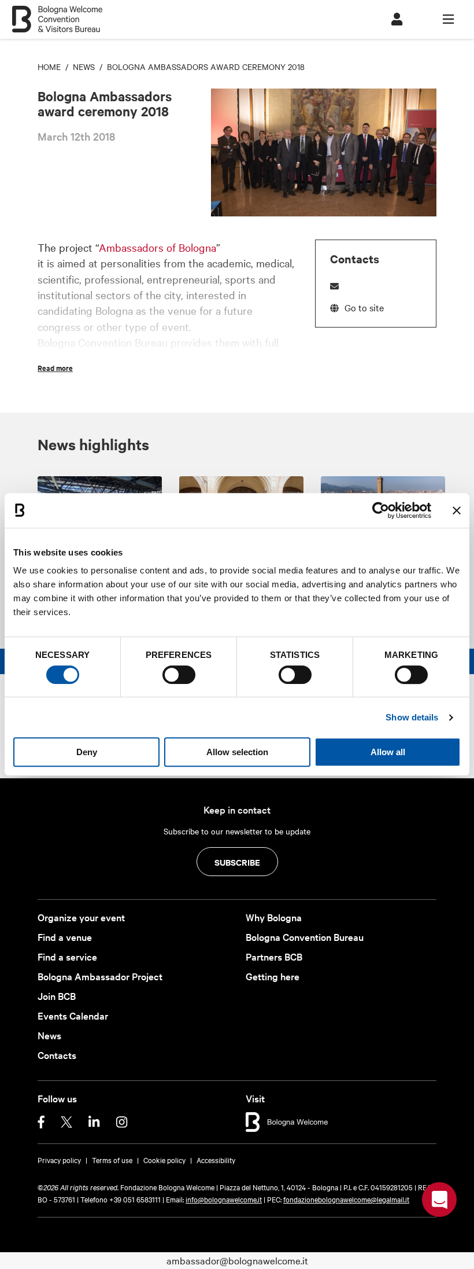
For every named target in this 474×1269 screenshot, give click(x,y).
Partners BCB (274, 956)
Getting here (272, 975)
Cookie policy (164, 1159)
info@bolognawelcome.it (224, 1199)
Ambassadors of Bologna (157, 247)
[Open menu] (448, 19)
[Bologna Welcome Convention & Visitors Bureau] (57, 13)
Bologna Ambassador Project (100, 975)
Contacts (57, 1054)
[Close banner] (457, 510)
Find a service (67, 956)
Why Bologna (274, 916)
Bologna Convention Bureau (305, 936)
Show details (412, 717)
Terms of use (112, 1159)
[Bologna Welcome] (287, 1120)
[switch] (178, 674)
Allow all (388, 752)
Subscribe (237, 862)
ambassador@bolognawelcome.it (237, 1260)
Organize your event (81, 916)
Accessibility (216, 1159)
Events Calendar (73, 1015)
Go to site (364, 307)
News (49, 1034)
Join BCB (57, 995)
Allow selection (237, 752)
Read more (55, 367)
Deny (86, 752)
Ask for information (439, 1199)
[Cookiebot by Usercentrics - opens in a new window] (380, 510)
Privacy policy (59, 1159)
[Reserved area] (397, 19)
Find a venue (65, 936)
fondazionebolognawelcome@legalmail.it (346, 1199)
